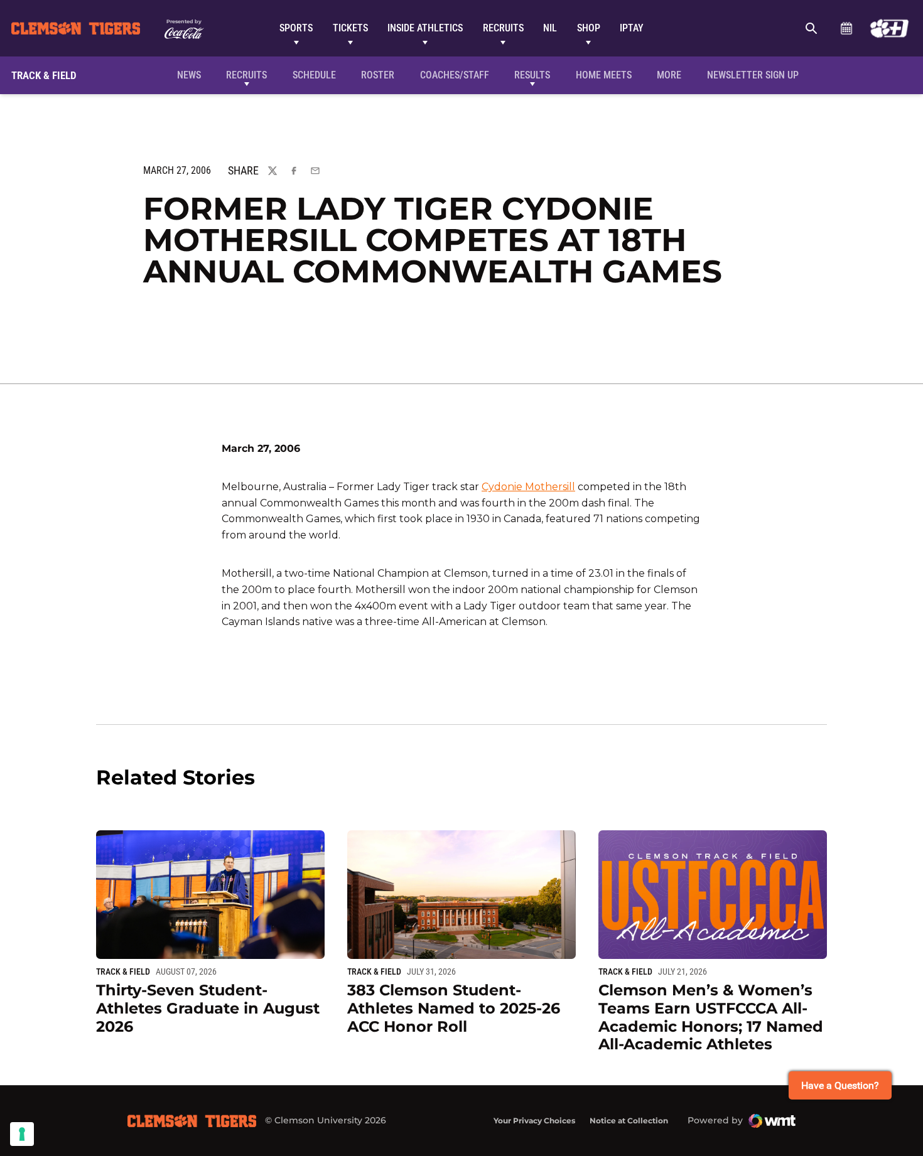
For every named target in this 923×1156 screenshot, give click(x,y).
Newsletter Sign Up (753, 75)
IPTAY (632, 28)
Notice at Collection (629, 1120)
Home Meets (604, 75)
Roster (377, 75)
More (669, 75)
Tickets (350, 28)
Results (532, 75)
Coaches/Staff (454, 75)
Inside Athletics (425, 28)
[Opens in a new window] (889, 28)
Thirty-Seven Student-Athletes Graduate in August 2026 (208, 1008)
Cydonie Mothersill (528, 487)
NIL (550, 28)
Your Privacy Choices (534, 1120)
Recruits (503, 28)
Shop (588, 28)
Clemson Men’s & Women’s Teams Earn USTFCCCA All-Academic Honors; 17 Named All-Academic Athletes (710, 1017)
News (189, 75)
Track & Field (123, 971)
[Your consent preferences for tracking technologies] (22, 1134)
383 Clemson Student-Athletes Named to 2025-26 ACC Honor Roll (453, 1008)
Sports (296, 28)
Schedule (846, 28)
